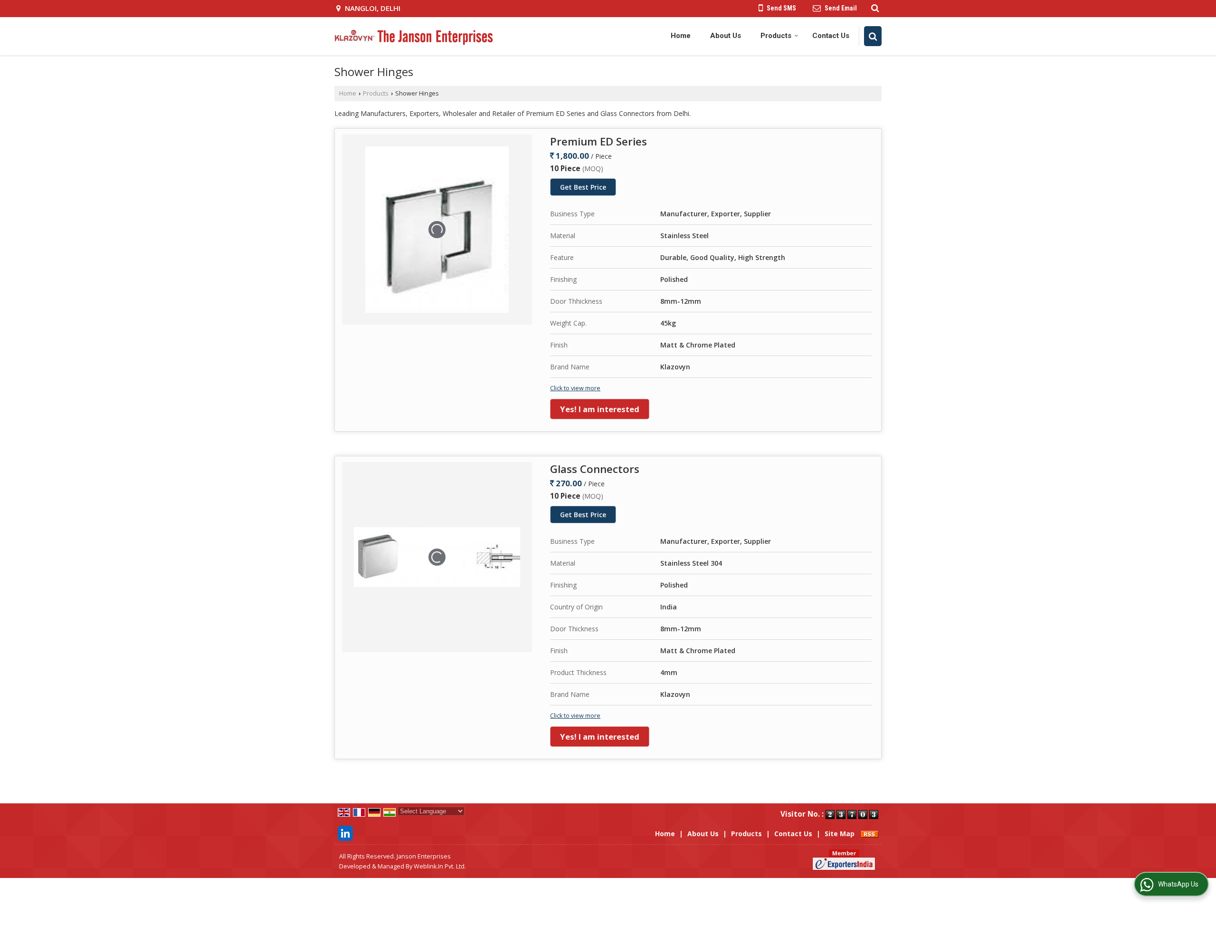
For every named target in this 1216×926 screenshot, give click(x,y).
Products (775, 35)
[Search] (874, 7)
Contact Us (830, 35)
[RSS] (869, 833)
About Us (725, 35)
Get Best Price (583, 187)
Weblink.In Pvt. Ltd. (440, 866)
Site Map (840, 833)
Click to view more (575, 388)
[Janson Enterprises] (414, 36)
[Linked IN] (345, 832)
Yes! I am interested (599, 409)
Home (681, 35)
